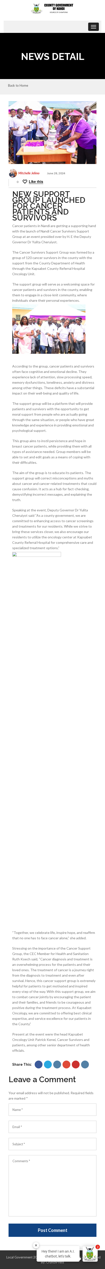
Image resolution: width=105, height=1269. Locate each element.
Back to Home (18, 85)
